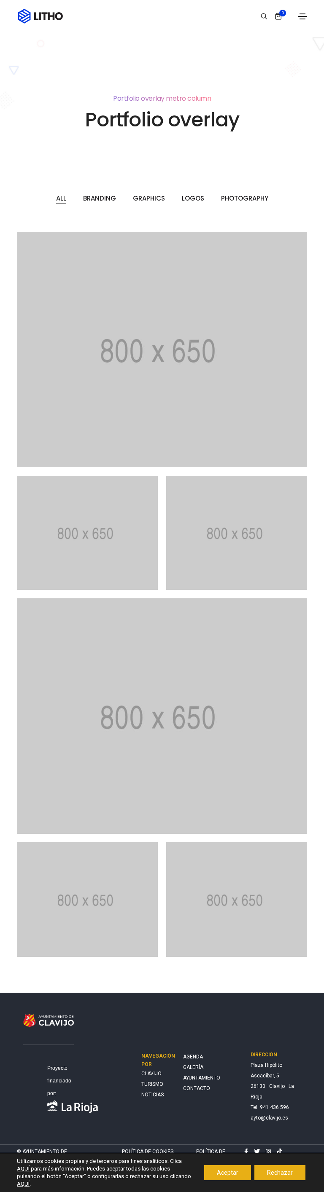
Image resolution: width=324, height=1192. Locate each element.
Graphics (149, 198)
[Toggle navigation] (302, 16)
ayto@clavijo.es (269, 1118)
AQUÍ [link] (23, 1184)
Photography (244, 198)
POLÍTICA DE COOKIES (147, 1151)
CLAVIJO (151, 1074)
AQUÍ (23, 1168)
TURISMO (151, 1084)
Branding (99, 198)
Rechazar (280, 1172)
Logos (193, 198)
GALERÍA (193, 1067)
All (61, 198)
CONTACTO (196, 1088)
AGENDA (193, 1057)
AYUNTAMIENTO (201, 1078)
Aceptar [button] (227, 1172)
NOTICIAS (151, 1095)
